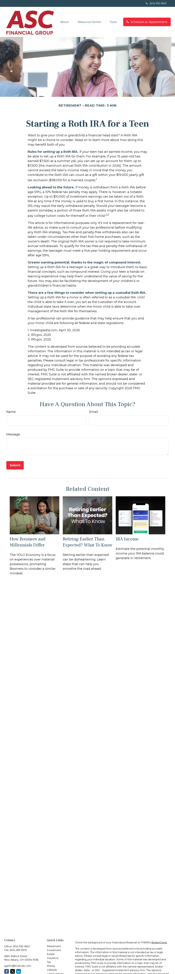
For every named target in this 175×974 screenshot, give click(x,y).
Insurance (52, 958)
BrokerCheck (159, 942)
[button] (65, 22)
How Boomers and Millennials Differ (27, 542)
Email (93, 412)
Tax (49, 962)
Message (13, 434)
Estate (51, 954)
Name (11, 412)
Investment (54, 950)
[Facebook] (6, 971)
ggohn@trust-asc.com (17, 965)
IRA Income (127, 539)
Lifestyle (52, 969)
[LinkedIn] (18, 971)
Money (51, 965)
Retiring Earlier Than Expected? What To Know (87, 542)
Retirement (54, 946)
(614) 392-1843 (158, 3)
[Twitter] (12, 971)
